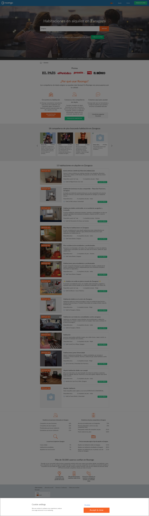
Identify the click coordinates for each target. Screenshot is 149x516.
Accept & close (96, 510)
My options (87, 505)
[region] (74, 507)
